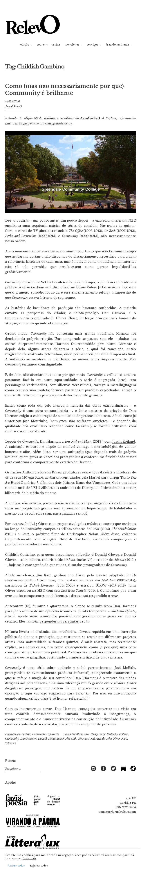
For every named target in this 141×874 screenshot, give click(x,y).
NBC (124, 738)
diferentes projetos (120, 637)
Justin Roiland (123, 441)
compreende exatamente (112, 673)
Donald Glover (46, 738)
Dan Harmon (28, 738)
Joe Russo (83, 738)
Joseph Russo (50, 472)
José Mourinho (35, 421)
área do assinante (117, 44)
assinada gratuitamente (56, 123)
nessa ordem (15, 241)
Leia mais (29, 858)
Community (12, 738)
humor (60, 738)
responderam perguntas (59, 621)
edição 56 (31, 118)
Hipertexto (52, 734)
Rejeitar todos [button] (39, 865)
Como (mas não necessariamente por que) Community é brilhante (64, 89)
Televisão (10, 743)
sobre (40, 44)
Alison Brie (82, 734)
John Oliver (113, 738)
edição (24, 44)
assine (56, 44)
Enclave (49, 118)
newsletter (72, 44)
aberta (44, 231)
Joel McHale (98, 738)
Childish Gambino (117, 734)
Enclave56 (38, 734)
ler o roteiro (23, 611)
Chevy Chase (98, 734)
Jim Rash (71, 738)
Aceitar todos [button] (16, 865)
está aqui (21, 123)
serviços (92, 44)
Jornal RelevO (13, 106)
